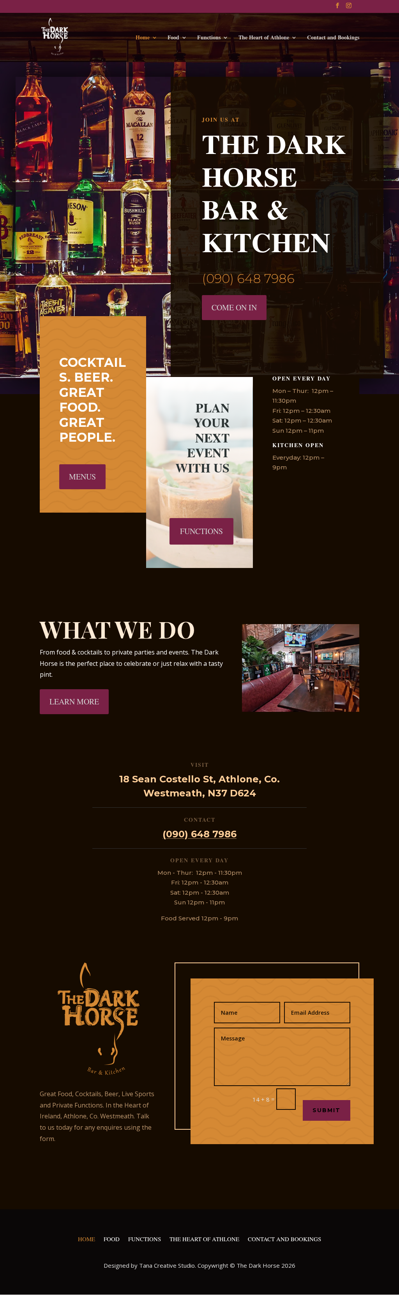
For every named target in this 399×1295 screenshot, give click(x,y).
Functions (209, 38)
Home (143, 38)
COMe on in (234, 307)
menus (82, 476)
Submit (326, 1110)
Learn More (74, 701)
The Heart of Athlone (263, 38)
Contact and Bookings (333, 38)
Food (173, 38)
